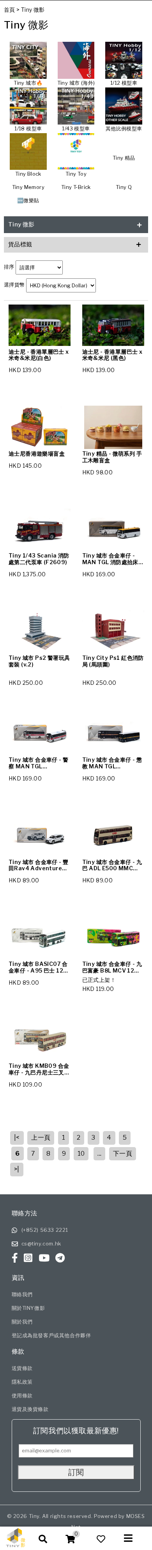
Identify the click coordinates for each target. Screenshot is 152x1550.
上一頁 (40, 1137)
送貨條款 (22, 1368)
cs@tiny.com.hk (41, 1243)
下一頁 (122, 1153)
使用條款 (22, 1395)
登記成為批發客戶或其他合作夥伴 (51, 1335)
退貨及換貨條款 (30, 1409)
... (99, 1153)
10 (81, 1153)
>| (16, 1169)
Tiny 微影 (33, 9)
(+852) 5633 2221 (45, 1230)
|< (17, 1137)
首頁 (9, 9)
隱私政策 (22, 1382)
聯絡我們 (22, 1294)
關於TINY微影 (28, 1308)
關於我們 (22, 1321)
